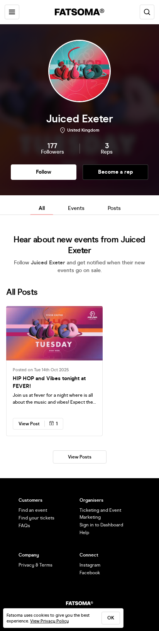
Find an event (33, 510)
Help (84, 532)
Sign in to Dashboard (101, 525)
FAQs (24, 525)
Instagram (90, 565)
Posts (114, 208)
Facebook (90, 572)
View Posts (79, 457)
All (42, 208)
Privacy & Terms (35, 565)
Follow (43, 172)
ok (110, 618)
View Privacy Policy (49, 621)
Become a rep (115, 172)
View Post (29, 423)
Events (76, 208)
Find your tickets (36, 518)
